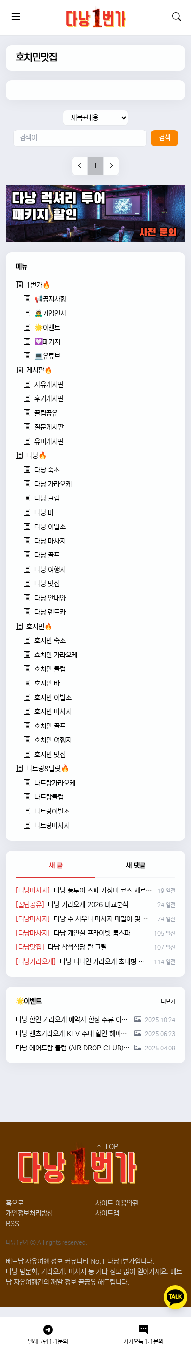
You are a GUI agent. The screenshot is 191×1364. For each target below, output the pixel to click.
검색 (164, 138)
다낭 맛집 (47, 584)
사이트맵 (107, 1213)
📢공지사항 (50, 299)
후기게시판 (49, 399)
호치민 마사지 (53, 712)
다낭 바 (44, 513)
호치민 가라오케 (55, 655)
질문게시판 (49, 427)
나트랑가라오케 (54, 783)
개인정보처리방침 (29, 1213)
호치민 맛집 (50, 755)
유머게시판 (49, 442)
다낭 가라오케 (53, 484)
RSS (12, 1224)
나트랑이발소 (52, 811)
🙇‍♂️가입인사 (50, 313)
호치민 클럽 (50, 669)
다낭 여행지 (50, 570)
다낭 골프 (47, 555)
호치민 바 (47, 683)
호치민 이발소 (53, 698)
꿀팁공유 (46, 413)
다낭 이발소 (50, 527)
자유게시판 (49, 385)
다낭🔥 (36, 456)
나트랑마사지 (52, 826)
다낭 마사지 (50, 541)
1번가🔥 (38, 285)
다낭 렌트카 (50, 612)
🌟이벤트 (47, 328)
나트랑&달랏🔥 (47, 769)
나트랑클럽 (49, 797)
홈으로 (15, 1203)
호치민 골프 (50, 726)
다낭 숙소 (47, 470)
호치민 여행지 (53, 740)
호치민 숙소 (50, 641)
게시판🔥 (39, 370)
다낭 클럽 (47, 498)
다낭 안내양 (50, 598)
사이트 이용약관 (117, 1203)
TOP (110, 1147)
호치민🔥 (39, 626)
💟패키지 (47, 342)
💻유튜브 (47, 356)
